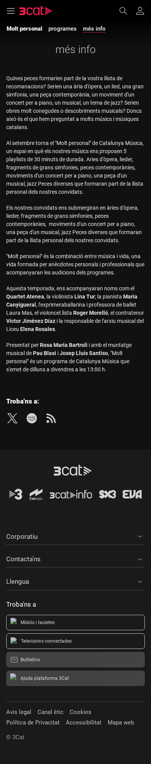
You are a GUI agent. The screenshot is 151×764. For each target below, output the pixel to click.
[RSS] (51, 418)
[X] (12, 418)
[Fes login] (140, 11)
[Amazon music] (32, 418)
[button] (75, 535)
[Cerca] (127, 11)
